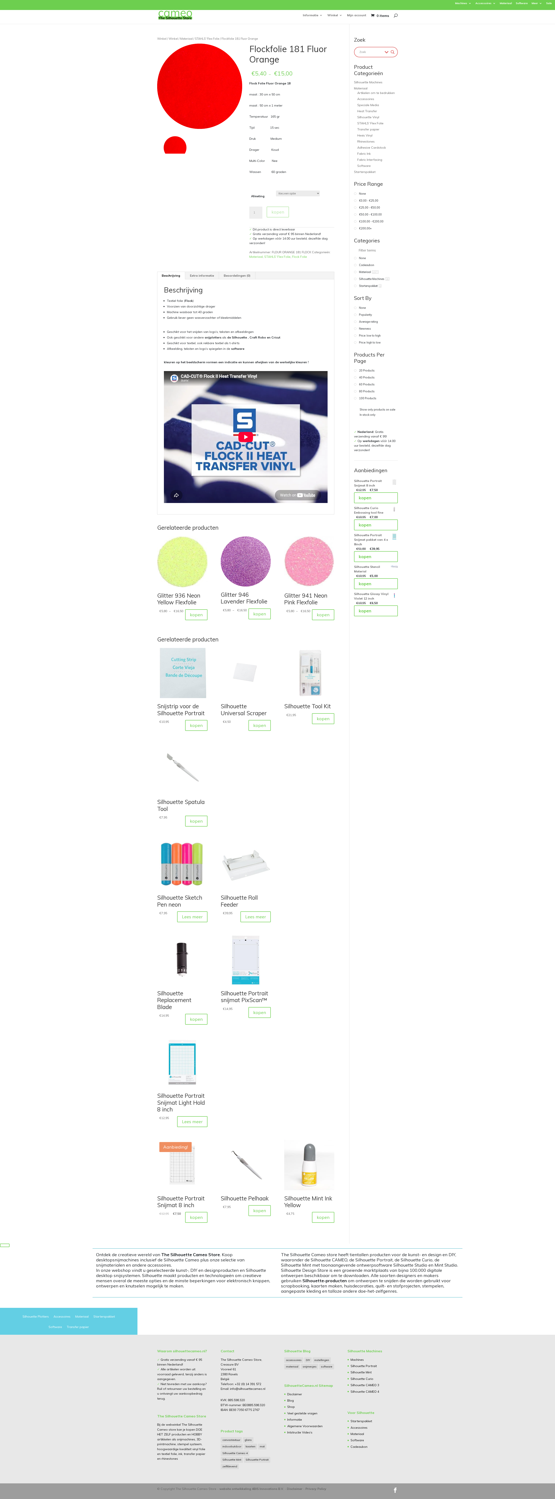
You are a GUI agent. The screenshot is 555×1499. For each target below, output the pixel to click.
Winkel (332, 15)
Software (522, 3)
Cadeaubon (359, 1447)
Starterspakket (364, 172)
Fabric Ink (364, 154)
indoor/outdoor (231, 1446)
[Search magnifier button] (393, 52)
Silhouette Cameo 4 (235, 1453)
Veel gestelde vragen (302, 1413)
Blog (290, 1400)
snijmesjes (310, 1366)
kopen (277, 212)
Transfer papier (368, 129)
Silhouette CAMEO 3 (365, 1385)
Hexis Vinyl (364, 135)
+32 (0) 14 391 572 (248, 1384)
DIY (308, 1360)
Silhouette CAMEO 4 (365, 1392)
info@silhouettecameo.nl (247, 1389)
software (326, 1366)
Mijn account (356, 15)
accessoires (294, 1360)
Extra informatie (202, 276)
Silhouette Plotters (36, 1316)
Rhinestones (366, 141)
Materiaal (506, 3)
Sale (549, 3)
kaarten (250, 1446)
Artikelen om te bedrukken (376, 93)
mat (262, 1446)
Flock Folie (299, 257)
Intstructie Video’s (299, 1432)
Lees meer (192, 916)
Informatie (310, 15)
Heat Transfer (367, 111)
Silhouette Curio (362, 1379)
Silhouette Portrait (257, 1459)
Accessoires (483, 3)
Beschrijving (171, 276)
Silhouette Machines (368, 82)
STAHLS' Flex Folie (207, 38)
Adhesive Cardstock (371, 148)
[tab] (171, 275)
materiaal (292, 1366)
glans (248, 1439)
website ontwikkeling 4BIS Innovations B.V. (251, 1489)
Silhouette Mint (231, 1459)
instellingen (321, 1360)
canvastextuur (231, 1439)
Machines (461, 3)
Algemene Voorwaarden (305, 1426)
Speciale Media (368, 105)
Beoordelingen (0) (237, 276)
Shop (291, 1407)
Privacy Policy (315, 1489)
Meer (535, 3)
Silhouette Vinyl (368, 117)
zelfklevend (229, 1466)
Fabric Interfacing (369, 160)
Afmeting (257, 196)
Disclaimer (294, 1394)
